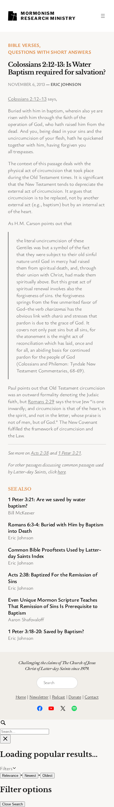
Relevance (10, 776)
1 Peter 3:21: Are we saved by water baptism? (47, 502)
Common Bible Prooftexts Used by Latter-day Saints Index (54, 552)
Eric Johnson (66, 84)
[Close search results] (5, 739)
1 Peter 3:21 (69, 452)
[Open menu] (103, 16)
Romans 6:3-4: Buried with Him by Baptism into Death (55, 527)
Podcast (58, 697)
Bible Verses (23, 45)
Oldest (47, 776)
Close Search (12, 804)
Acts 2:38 (40, 452)
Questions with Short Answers (49, 52)
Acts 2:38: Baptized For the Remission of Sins (52, 577)
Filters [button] (14, 768)
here (61, 471)
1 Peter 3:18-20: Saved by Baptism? (46, 631)
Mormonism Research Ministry (48, 16)
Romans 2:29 (41, 401)
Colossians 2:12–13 (27, 98)
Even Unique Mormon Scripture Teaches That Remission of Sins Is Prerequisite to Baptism (53, 606)
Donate (74, 697)
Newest (30, 776)
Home (21, 697)
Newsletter (39, 697)
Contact (91, 697)
